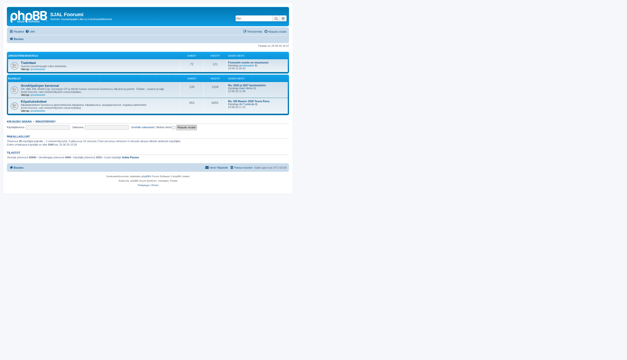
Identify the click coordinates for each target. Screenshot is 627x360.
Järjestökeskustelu (23, 55)
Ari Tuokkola (246, 104)
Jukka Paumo (130, 157)
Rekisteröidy (46, 121)
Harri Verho (246, 88)
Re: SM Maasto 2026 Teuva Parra (248, 101)
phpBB (145, 176)
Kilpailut (14, 78)
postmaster (38, 69)
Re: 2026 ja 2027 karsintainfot (247, 85)
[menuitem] (30, 32)
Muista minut (164, 127)
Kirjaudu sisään (19, 121)
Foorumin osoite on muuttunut (248, 62)
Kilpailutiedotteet (34, 101)
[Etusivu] (29, 16)
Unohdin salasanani (142, 127)
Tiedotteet (28, 63)
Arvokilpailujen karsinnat (40, 85)
